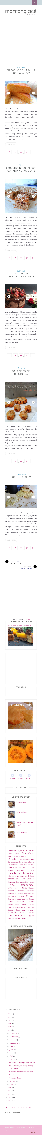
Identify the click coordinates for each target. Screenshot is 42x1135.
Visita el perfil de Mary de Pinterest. (18, 1107)
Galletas (24, 888)
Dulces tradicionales (17, 876)
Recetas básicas (27, 904)
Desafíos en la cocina (21, 873)
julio (11, 1046)
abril (11, 1056)
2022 (10, 1014)
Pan (9, 899)
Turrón (23, 915)
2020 (10, 1020)
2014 (10, 1094)
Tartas (31, 912)
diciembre (13, 1033)
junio (12, 1050)
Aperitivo (21, 368)
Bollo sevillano (22, 812)
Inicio (33, 1133)
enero (12, 1084)
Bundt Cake (13, 856)
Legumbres (30, 891)
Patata (10, 902)
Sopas (22, 913)
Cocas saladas (23, 859)
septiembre (14, 1043)
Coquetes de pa (21, 477)
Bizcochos (21, 67)
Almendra (12, 850)
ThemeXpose (28, 1127)
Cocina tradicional (21, 865)
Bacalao (17, 854)
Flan (26, 882)
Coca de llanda (22, 833)
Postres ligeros (13, 904)
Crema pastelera (16, 870)
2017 (9, 1030)
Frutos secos (21, 474)
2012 (10, 1101)
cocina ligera (20, 918)
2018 (10, 1027)
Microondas (12, 896)
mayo (12, 1053)
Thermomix (13, 915)
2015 (9, 1091)
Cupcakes (30, 870)
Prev (8, 93)
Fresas (31, 882)
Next (33, 93)
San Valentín (29, 907)
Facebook (12, 778)
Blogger (29, 619)
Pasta (31, 899)
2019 (10, 1024)
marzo (12, 1059)
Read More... (11, 144)
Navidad (30, 896)
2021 (10, 1017)
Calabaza (22, 856)
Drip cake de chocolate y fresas (21, 1072)
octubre (13, 1040)
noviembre (14, 1037)
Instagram (20, 778)
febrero (13, 1081)
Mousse (21, 896)
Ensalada (11, 882)
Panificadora (22, 899)
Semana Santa (14, 910)
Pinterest (29, 778)
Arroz (31, 850)
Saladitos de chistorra (17, 1075)
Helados (20, 891)
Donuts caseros (22, 802)
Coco (32, 867)
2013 (10, 1097)
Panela (14, 899)
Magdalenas (12, 893)
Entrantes (20, 882)
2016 (10, 1088)
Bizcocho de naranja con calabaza (22, 1063)
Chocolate (13, 859)
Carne (31, 856)
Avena (21, 165)
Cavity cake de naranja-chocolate (20, 626)
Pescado (20, 901)
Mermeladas (29, 893)
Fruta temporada (21, 884)
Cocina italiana (24, 862)
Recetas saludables (15, 907)
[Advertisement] (21, 41)
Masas (20, 893)
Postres (30, 901)
